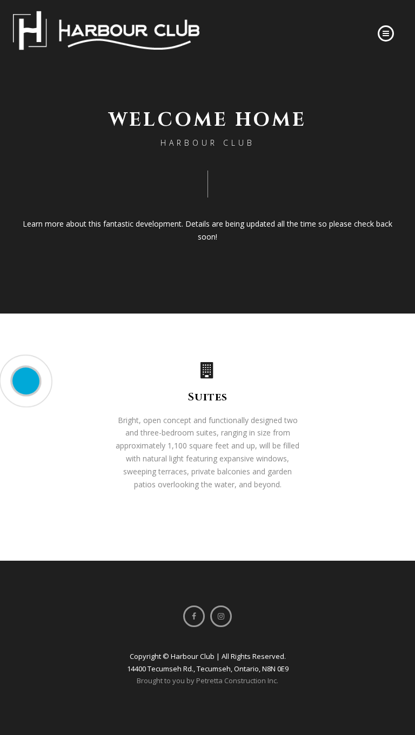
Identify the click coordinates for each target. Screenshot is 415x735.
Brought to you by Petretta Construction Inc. (207, 680)
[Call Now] (25, 381)
